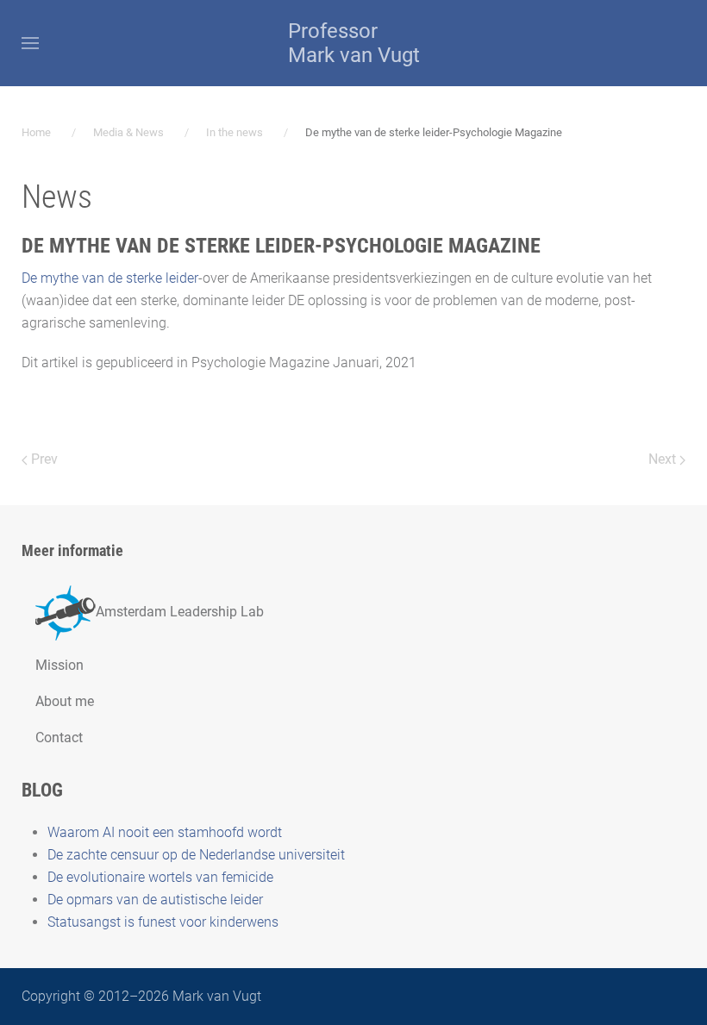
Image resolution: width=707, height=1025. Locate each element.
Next (663, 459)
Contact (59, 737)
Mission (59, 665)
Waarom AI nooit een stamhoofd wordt (164, 832)
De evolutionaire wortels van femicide (160, 877)
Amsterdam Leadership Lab (180, 611)
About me (64, 701)
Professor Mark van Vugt (354, 43)
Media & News (128, 132)
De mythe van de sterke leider (110, 278)
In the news (234, 132)
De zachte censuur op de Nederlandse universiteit (196, 855)
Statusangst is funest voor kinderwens (162, 922)
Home (36, 132)
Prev (43, 459)
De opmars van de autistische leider (155, 899)
